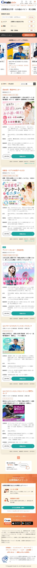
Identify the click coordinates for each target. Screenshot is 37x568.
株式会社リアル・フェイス (9, 173)
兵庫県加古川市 (31, 5)
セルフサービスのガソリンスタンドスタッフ (17, 326)
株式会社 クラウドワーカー (9, 252)
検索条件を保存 (29, 35)
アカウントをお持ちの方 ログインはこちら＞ (18, 511)
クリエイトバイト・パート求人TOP (8, 5)
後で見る (7, 156)
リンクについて (17, 547)
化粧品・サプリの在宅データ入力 (14, 170)
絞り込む (32, 17)
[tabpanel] (18, 59)
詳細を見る (23, 156)
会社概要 (28, 550)
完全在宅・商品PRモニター (12, 90)
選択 (32, 21)
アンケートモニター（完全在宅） (14, 250)
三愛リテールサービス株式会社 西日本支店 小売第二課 (16, 328)
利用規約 (8, 547)
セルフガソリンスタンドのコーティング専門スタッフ (18, 392)
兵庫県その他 (23, 5)
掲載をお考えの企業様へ (23, 552)
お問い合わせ (10, 552)
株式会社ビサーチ (7, 92)
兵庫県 (18, 5)
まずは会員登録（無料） (18, 507)
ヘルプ (22, 550)
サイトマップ (27, 547)
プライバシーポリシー (12, 550)
